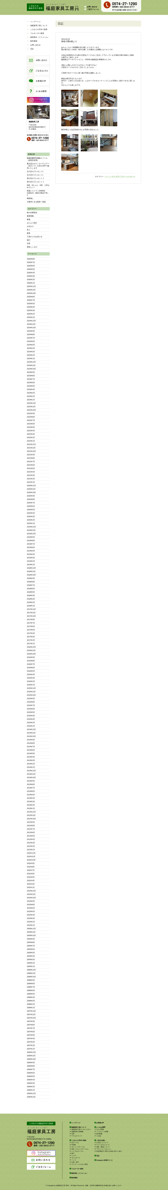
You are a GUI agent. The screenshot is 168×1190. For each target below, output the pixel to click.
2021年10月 (31, 451)
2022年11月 (31, 407)
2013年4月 (31, 798)
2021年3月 (31, 475)
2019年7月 (31, 544)
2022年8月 (31, 417)
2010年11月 (31, 894)
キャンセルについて (103, 1145)
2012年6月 (31, 832)
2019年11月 (31, 530)
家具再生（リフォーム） (39, 37)
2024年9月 (31, 331)
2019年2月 (31, 561)
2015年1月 (31, 726)
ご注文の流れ (100, 1140)
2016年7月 (31, 664)
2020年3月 (31, 516)
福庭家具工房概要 (77, 1131)
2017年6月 (31, 626)
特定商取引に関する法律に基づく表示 (109, 1151)
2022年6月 (31, 424)
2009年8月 (31, 942)
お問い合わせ (92, 7)
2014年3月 (31, 760)
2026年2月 (31, 279)
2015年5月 (31, 712)
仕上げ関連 (100, 1129)
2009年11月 (31, 932)
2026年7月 (31, 262)
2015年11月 (31, 692)
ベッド (73, 1160)
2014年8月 (31, 743)
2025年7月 (31, 300)
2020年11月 (31, 489)
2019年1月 (31, 565)
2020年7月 (31, 503)
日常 (28, 243)
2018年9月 (31, 578)
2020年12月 (31, 486)
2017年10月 (31, 616)
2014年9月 (31, 740)
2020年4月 (31, 513)
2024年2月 (31, 355)
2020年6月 (31, 506)
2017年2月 (31, 640)
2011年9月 (31, 863)
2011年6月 (31, 874)
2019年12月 (31, 527)
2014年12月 (31, 729)
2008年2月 (31, 1004)
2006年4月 (31, 1080)
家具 (28, 233)
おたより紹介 (32, 223)
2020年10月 (31, 492)
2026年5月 (31, 269)
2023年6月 (31, 383)
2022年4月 (31, 431)
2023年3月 (31, 393)
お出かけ (30, 226)
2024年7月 (31, 338)
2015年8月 (31, 702)
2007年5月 (31, 1035)
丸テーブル (75, 1142)
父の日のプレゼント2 (35, 171)
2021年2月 (31, 479)
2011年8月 (31, 867)
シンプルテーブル (77, 1151)
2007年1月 (31, 1049)
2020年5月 (31, 510)
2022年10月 (31, 410)
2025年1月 (31, 317)
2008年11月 (31, 973)
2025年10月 (31, 293)
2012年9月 (31, 822)
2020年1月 (31, 523)
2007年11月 (31, 1014)
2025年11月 (31, 290)
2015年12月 (31, 688)
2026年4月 (31, 273)
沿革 (72, 1134)
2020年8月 (31, 499)
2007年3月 (31, 1042)
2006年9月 (31, 1063)
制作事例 (33, 41)
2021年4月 (31, 472)
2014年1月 (31, 767)
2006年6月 (31, 1073)
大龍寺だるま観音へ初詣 (36, 202)
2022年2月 (31, 437)
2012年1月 (31, 850)
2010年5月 (31, 911)
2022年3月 (31, 434)
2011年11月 (31, 856)
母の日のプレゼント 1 (35, 182)
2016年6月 (31, 668)
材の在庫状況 (32, 213)
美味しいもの (32, 247)
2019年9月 (31, 537)
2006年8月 (31, 1066)
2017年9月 (31, 619)
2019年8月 (31, 540)
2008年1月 (31, 1008)
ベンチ (73, 1155)
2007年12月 (31, 1011)
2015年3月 (31, 719)
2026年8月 (31, 259)
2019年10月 (31, 534)
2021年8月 (31, 458)
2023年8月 (31, 376)
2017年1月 (31, 644)
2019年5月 (31, 551)
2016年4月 (31, 674)
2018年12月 (31, 568)
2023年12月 (31, 362)
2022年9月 (31, 413)
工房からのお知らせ (34, 237)
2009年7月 (31, 946)
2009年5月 (31, 953)
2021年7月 (31, 461)
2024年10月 (31, 328)
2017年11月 (31, 613)
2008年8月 (31, 984)
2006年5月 (31, 1076)
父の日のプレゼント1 (35, 175)
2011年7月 (31, 870)
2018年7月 (31, 585)
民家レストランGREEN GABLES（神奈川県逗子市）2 (38, 193)
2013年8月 (31, 784)
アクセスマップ (76, 1136)
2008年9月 (31, 980)
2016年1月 (31, 685)
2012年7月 (31, 829)
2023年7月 (31, 379)
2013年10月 (31, 777)
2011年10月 (31, 860)
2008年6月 (31, 990)
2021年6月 (31, 465)
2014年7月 (31, 747)
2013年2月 (31, 805)
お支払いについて (102, 1142)
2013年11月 (31, 774)
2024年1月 (31, 358)
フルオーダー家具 (37, 33)
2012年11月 (31, 815)
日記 (32, 49)
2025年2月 (31, 314)
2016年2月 (31, 681)
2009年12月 (31, 929)
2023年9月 (31, 372)
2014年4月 (31, 757)
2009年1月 (31, 966)
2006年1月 (31, 1090)
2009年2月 (31, 963)
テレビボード (75, 1158)
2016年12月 (31, 647)
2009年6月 (31, 949)
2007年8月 (31, 1025)
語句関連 (99, 1134)
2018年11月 (31, 571)
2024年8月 (31, 334)
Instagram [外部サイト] (104, 1160)
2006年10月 (31, 1059)
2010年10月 (31, 898)
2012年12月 (31, 812)
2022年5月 (31, 427)
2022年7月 (31, 420)
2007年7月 (31, 1028)
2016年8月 (31, 661)
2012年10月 (31, 819)
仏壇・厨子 (75, 1162)
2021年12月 (31, 444)
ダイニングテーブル (78, 1147)
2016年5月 (31, 671)
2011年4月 (31, 880)
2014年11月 (31, 733)
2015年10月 (31, 695)
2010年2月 (31, 922)
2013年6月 (31, 791)
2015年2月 (31, 723)
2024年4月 (31, 348)
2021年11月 (31, 448)
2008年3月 (31, 1001)
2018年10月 (31, 575)
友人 (28, 230)
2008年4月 (31, 997)
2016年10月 (31, 654)
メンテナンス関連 (102, 1131)
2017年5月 (31, 630)
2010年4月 (31, 915)
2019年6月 (31, 547)
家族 (28, 219)
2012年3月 (31, 843)
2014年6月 (31, 750)
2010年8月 (31, 905)
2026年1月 (31, 283)
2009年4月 (31, 956)
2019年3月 (31, 558)
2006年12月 (31, 1052)
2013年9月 (31, 781)
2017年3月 (31, 637)
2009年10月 (31, 935)
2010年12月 (31, 891)
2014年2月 (31, 764)
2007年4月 (31, 1038)
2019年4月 (31, 554)
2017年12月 (31, 609)
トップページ (35, 22)
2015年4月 (31, 716)
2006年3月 (31, 1083)
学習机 (73, 1145)
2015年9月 (31, 698)
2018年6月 (31, 589)
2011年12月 (31, 853)
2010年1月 (31, 925)
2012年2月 (31, 846)
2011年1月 (31, 887)
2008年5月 (31, 994)
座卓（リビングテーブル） (80, 1149)
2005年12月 (31, 1093)
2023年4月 (31, 389)
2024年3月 (31, 352)
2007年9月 (31, 1021)
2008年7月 (31, 987)
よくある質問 (100, 1127)
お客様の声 (100, 1123)
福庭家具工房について (38, 25)
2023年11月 (31, 365)
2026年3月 (31, 276)
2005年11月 (31, 1097)
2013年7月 (31, 788)
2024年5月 (31, 345)
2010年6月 (31, 908)
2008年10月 (31, 977)
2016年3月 (31, 678)
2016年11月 (31, 650)
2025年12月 (31, 286)
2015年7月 (31, 705)
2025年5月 (31, 304)
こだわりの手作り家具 (38, 29)
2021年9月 (31, 455)
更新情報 (30, 216)
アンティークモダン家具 (79, 1164)
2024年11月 (31, 324)
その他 (98, 1136)
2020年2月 (31, 520)
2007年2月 (31, 1045)
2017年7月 (31, 623)
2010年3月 (31, 918)
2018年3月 (31, 599)
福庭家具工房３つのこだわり (81, 1129)
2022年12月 (31, 403)
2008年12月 (31, 970)
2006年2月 (31, 1087)
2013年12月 (31, 771)
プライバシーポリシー (103, 1149)
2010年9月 (31, 901)
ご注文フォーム (93, 9)
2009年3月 (31, 959)
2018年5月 (31, 592)
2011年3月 (31, 884)
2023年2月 (31, 396)
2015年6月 (31, 709)
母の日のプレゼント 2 (35, 178)
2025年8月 (31, 297)
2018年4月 (31, 595)
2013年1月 (31, 808)
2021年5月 (31, 468)
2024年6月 (31, 341)
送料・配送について (103, 1147)
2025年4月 (31, 307)
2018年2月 (31, 602)
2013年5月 (31, 795)
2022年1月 (31, 441)
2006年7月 (31, 1069)
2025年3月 (31, 310)
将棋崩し (30, 198)
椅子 (72, 1153)
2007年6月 (31, 1032)
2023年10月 (31, 369)
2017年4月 (31, 633)
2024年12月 (31, 321)
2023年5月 (31, 386)
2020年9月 (31, 496)
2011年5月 (31, 877)
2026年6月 (31, 266)
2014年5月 (31, 753)
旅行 (28, 240)
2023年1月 (31, 400)
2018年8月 (31, 582)
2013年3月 (31, 801)
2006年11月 (31, 1056)
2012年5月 (31, 836)
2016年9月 (31, 657)
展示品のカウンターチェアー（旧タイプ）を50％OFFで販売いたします (38, 166)
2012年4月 (31, 839)
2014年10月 (31, 736)
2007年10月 (31, 1018)
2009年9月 (31, 939)
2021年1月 (31, 482)
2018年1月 (31, 606)
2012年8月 (31, 826)
